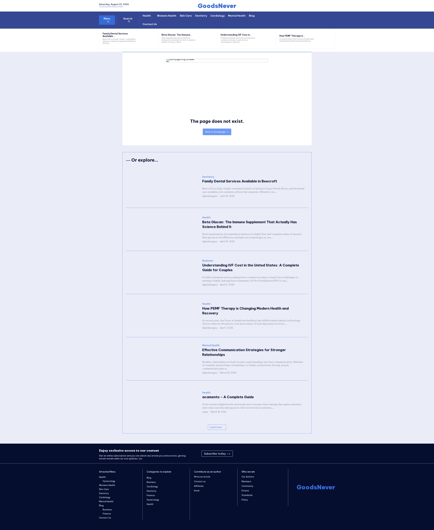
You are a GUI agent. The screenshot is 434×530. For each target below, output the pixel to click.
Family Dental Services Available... (115, 34)
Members (246, 481)
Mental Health (211, 345)
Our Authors (248, 476)
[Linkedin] (310, 453)
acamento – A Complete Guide (228, 397)
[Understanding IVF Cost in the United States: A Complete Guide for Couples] (266, 38)
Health (206, 217)
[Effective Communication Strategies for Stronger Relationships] (162, 359)
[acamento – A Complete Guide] (162, 402)
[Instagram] (302, 453)
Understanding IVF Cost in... (236, 35)
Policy (245, 499)
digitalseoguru (209, 196)
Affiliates (199, 486)
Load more (216, 427)
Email (196, 490)
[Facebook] (293, 453)
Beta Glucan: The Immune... (177, 35)
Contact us (200, 481)
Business (207, 260)
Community (247, 486)
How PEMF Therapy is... (292, 36)
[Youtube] (327, 453)
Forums (245, 490)
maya (205, 412)
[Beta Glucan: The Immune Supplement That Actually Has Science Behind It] (207, 38)
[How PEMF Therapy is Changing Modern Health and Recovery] (324, 38)
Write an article (202, 476)
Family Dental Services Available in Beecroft (239, 181)
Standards (247, 495)
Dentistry (208, 176)
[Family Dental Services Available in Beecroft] (148, 38)
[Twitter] (319, 453)
